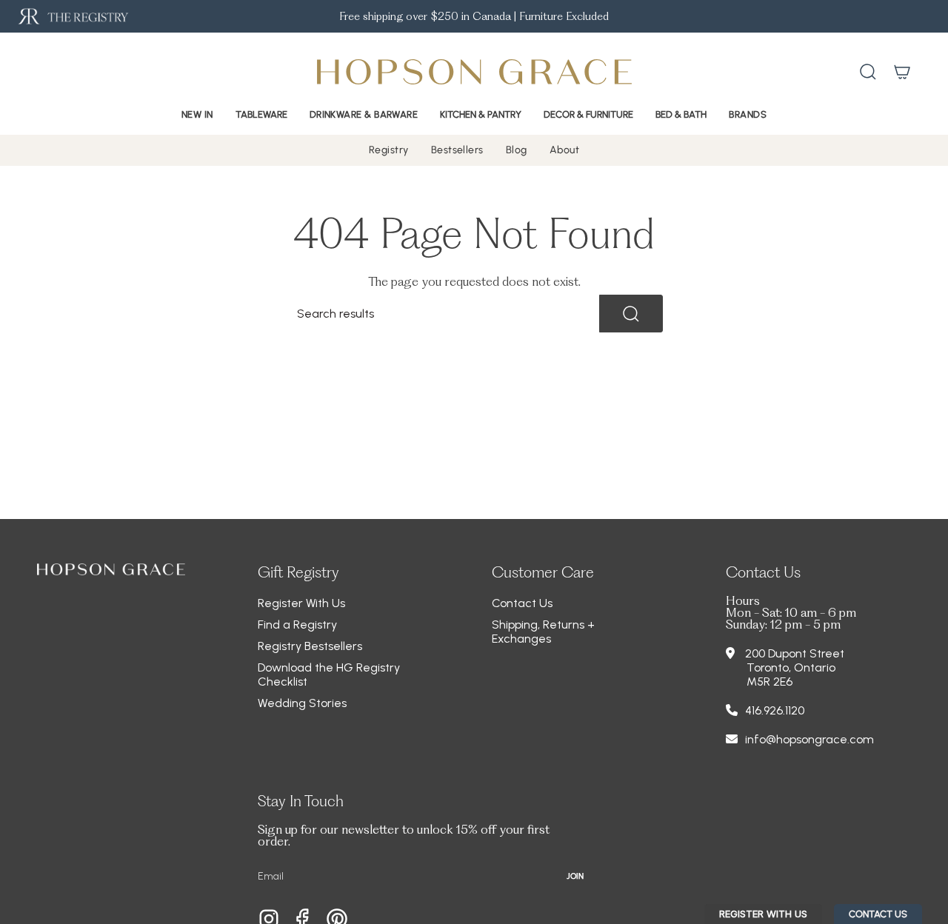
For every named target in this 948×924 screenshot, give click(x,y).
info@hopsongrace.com (809, 739)
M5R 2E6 (769, 681)
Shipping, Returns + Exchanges (543, 631)
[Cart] (902, 71)
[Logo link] (72, 16)
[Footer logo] (111, 569)
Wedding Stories (302, 703)
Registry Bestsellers (310, 646)
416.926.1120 (774, 710)
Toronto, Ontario (791, 667)
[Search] (631, 313)
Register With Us (301, 603)
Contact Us (522, 603)
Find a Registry (297, 624)
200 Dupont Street (794, 653)
